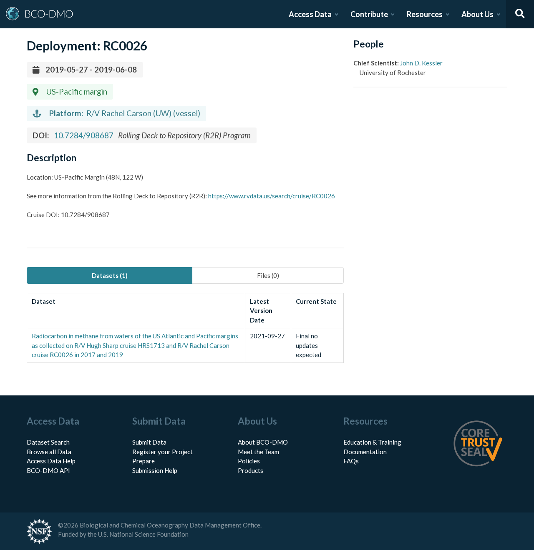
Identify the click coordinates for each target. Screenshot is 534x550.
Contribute (369, 14)
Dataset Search (48, 442)
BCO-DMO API (48, 470)
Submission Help (154, 470)
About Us (477, 14)
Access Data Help (51, 461)
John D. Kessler (421, 63)
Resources (425, 14)
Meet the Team (258, 451)
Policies (249, 461)
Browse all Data (49, 451)
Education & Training (372, 442)
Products (250, 470)
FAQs (351, 461)
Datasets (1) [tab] (110, 275)
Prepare (143, 461)
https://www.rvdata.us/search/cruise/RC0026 (271, 196)
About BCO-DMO (263, 442)
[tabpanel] (185, 328)
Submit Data (149, 442)
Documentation (365, 451)
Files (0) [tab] (268, 275)
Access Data (310, 14)
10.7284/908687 (83, 135)
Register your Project (162, 451)
